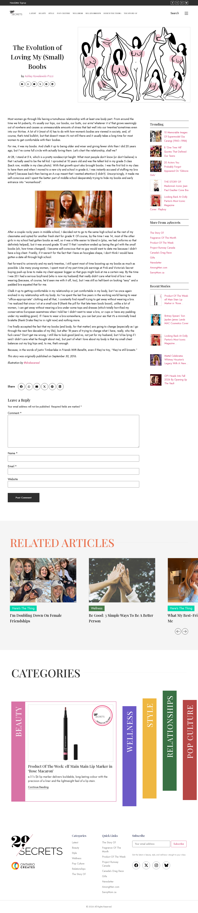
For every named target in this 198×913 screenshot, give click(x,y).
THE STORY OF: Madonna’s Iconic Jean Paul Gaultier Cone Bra (176, 186)
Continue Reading (38, 787)
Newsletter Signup (18, 2)
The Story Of (130, 13)
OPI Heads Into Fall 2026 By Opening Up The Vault (175, 379)
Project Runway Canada (162, 248)
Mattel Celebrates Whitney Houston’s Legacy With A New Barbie (175, 359)
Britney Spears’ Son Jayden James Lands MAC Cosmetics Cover (176, 319)
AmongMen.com (158, 267)
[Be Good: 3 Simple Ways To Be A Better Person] (122, 580)
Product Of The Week (162, 243)
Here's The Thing (23, 608)
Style (51, 13)
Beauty (42, 13)
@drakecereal (32, 363)
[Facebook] (136, 865)
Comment (15, 413)
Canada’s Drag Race (161, 252)
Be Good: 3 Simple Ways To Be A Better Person (121, 618)
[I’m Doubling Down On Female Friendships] (43, 580)
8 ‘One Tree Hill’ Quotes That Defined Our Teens (175, 152)
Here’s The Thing (112, 13)
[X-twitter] (146, 865)
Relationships (93, 13)
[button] (22, 84)
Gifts (152, 257)
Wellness (78, 13)
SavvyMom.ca (157, 272)
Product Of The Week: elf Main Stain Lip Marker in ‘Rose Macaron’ (176, 299)
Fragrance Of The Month (163, 238)
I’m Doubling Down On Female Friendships (36, 618)
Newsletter (155, 262)
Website (13, 479)
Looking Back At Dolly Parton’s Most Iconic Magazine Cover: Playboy (176, 339)
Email (12, 466)
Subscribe (179, 844)
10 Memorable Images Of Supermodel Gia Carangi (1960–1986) (175, 137)
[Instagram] (156, 865)
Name (13, 453)
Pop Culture (63, 13)
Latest (32, 13)
